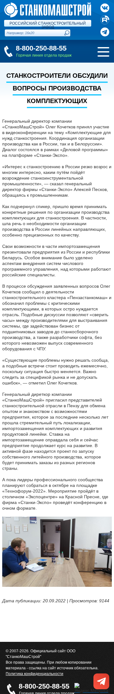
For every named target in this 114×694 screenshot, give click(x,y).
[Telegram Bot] (104, 32)
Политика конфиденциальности (34, 674)
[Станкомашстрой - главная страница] (48, 5)
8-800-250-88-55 (41, 48)
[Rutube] (104, 19)
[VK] (104, 7)
